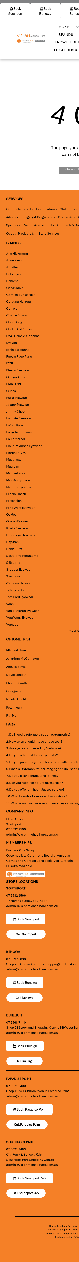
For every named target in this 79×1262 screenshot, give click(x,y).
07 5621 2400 (16, 1086)
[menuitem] (64, 27)
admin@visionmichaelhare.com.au (32, 834)
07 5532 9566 (16, 829)
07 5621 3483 (16, 1149)
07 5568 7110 (16, 1022)
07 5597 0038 (16, 959)
